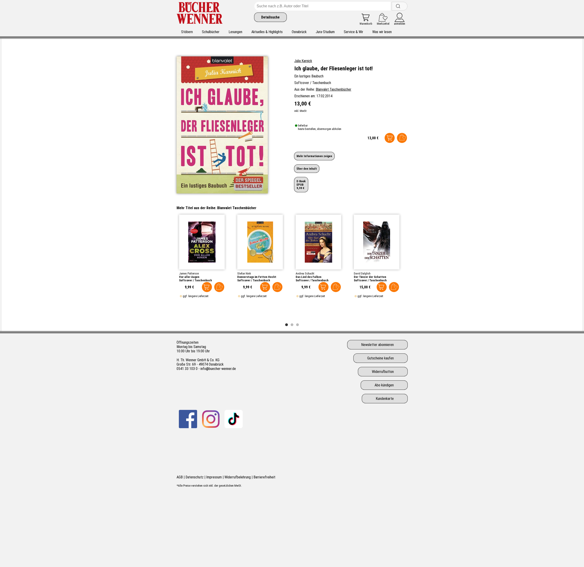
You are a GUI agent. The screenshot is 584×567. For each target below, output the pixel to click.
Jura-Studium (325, 32)
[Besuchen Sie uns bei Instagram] (210, 419)
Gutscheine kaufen (380, 358)
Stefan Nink (244, 273)
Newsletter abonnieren (377, 345)
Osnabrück (299, 32)
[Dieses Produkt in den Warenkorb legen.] (390, 138)
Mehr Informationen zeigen (314, 156)
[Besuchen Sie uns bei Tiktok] (233, 419)
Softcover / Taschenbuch (195, 280)
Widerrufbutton (383, 371)
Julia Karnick (303, 61)
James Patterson (189, 273)
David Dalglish (362, 273)
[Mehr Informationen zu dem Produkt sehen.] (202, 242)
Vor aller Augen (189, 277)
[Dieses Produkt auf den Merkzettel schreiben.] (402, 138)
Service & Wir (353, 32)
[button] (286, 324)
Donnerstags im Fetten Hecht (256, 277)
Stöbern (187, 32)
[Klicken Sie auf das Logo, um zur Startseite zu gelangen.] (200, 13)
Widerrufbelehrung (237, 477)
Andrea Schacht (305, 273)
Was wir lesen (382, 32)
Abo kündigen (384, 385)
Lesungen (235, 32)
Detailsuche (270, 17)
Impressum (214, 477)
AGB (180, 477)
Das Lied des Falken (308, 277)
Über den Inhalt (307, 168)
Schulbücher (210, 32)
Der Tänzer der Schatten (370, 277)
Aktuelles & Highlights (267, 32)
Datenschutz (194, 477)
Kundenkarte (385, 398)
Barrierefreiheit (264, 477)
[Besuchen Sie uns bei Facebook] (188, 419)
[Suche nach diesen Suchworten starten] (399, 6)
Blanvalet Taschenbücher (333, 89)
